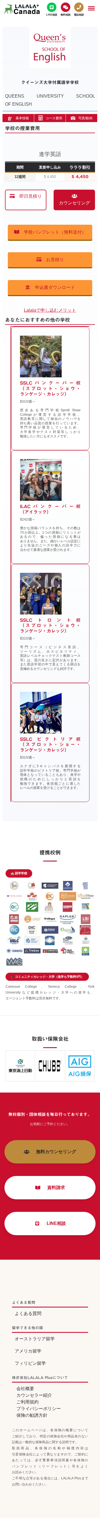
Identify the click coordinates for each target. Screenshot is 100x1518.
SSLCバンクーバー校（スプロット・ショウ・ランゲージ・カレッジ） (50, 388)
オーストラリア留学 (35, 1338)
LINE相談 (54, 1223)
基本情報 (22, 118)
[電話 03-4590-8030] (78, 9)
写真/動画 (85, 118)
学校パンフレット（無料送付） (52, 232)
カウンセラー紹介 (34, 1395)
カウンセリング (74, 202)
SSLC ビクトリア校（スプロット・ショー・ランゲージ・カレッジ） (50, 744)
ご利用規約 (27, 1402)
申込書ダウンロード (53, 287)
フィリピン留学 (30, 1363)
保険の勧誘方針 (32, 1415)
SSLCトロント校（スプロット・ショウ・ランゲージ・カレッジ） (50, 625)
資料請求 (54, 1187)
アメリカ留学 (28, 1351)
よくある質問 (28, 1313)
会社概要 (25, 1388)
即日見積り (28, 196)
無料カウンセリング (54, 1151)
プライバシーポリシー (38, 1408)
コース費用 (54, 118)
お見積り (53, 259)
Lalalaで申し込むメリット (50, 310)
